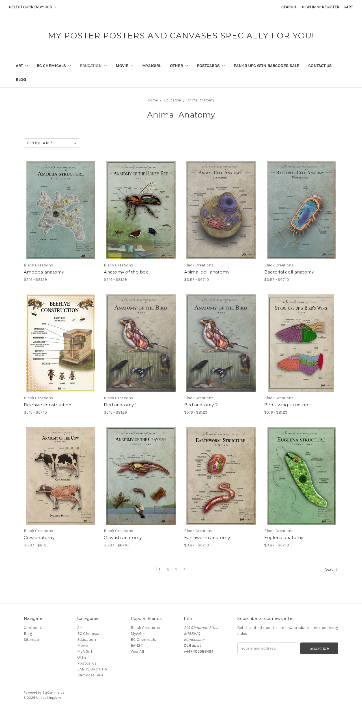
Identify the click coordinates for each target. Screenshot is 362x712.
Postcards (209, 65)
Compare (59, 210)
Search (288, 7)
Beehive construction (47, 404)
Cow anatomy (39, 537)
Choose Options (61, 220)
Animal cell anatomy (207, 272)
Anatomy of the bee (126, 272)
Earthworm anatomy (207, 537)
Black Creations (145, 627)
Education (91, 65)
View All (137, 651)
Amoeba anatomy (44, 272)
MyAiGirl (151, 65)
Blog (21, 79)
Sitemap (31, 639)
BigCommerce (53, 692)
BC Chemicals (52, 65)
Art (20, 65)
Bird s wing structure (287, 404)
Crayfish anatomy (123, 537)
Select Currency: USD (31, 7)
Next (329, 569)
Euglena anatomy (283, 537)
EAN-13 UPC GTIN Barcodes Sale (266, 65)
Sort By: (33, 143)
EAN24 (137, 645)
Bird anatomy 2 (201, 404)
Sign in (309, 7)
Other (177, 65)
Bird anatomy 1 (120, 404)
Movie (123, 65)
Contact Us (320, 65)
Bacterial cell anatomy (289, 272)
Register (330, 7)
